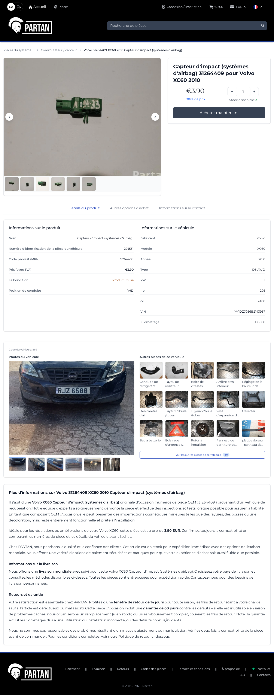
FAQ (241, 675)
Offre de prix (195, 99)
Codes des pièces (153, 669)
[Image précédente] (9, 117)
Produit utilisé (123, 280)
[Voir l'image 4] (58, 184)
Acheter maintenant (219, 112)
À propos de (231, 669)
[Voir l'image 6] (89, 184)
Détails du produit (84, 208)
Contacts (264, 675)
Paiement (72, 669)
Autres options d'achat (129, 208)
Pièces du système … (18, 50)
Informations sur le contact (182, 208)
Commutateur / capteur (59, 50)
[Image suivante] (155, 117)
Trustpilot (263, 669)
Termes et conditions (194, 669)
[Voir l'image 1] (12, 184)
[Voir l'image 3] (42, 184)
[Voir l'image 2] (27, 184)
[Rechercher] (263, 25)
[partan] (29, 671)
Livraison (98, 669)
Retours (123, 669)
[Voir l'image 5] (73, 184)
